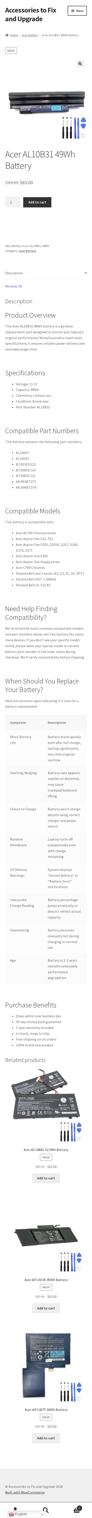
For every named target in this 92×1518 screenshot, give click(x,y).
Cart (70, 1506)
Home (14, 35)
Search (46, 1510)
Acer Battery (29, 35)
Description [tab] (14, 273)
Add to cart (37, 202)
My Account (15, 1510)
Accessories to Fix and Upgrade (30, 14)
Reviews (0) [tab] (13, 286)
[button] (80, 63)
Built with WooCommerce (25, 1492)
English (20, 1514)
